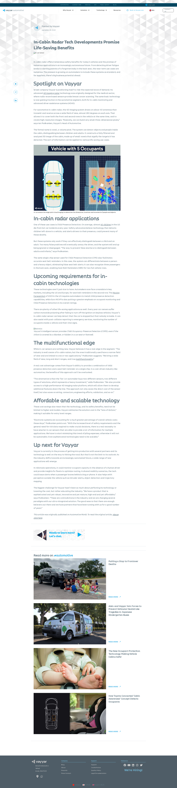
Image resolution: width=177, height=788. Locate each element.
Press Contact (66, 773)
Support (94, 765)
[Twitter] (141, 765)
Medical (87, 5)
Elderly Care (77, 5)
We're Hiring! (133, 770)
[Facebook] (125, 765)
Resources (117, 10)
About (63, 768)
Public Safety (104, 5)
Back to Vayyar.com (137, 10)
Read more (113, 597)
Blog (115, 5)
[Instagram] (137, 765)
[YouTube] (129, 765)
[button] (16, 92)
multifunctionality (84, 359)
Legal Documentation (98, 773)
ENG (153, 10)
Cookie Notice (96, 768)
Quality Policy (96, 770)
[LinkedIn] (133, 765)
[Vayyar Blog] (16, 84)
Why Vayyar (67, 10)
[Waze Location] (41, 776)
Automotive (64, 5)
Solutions (84, 10)
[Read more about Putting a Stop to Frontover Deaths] (70, 579)
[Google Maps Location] (37, 776)
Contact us (167, 10)
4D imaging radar (51, 93)
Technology (100, 10)
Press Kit (64, 770)
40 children (105, 224)
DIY (95, 5)
